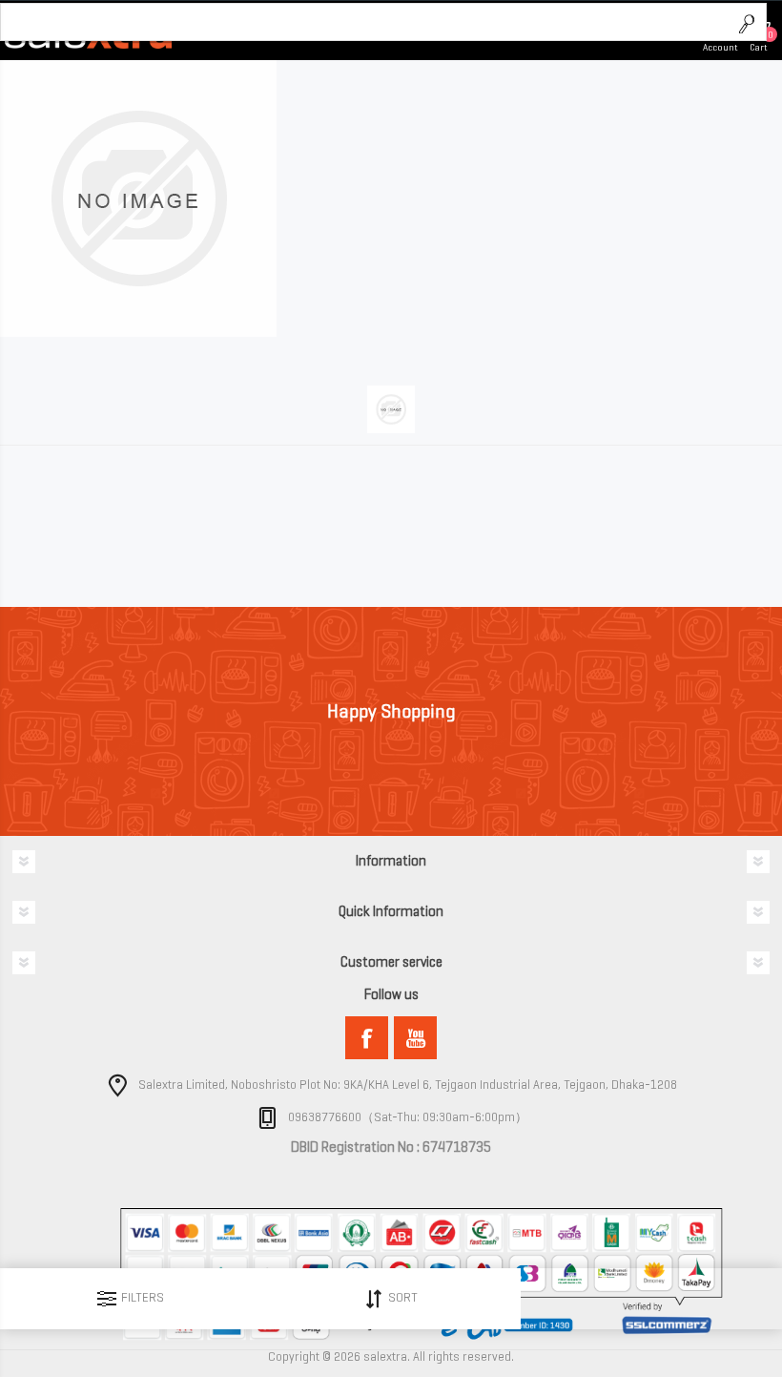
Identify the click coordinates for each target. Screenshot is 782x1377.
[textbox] (365, 23)
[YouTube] (415, 1037)
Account (720, 47)
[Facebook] (366, 1037)
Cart (759, 47)
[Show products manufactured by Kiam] (138, 332)
